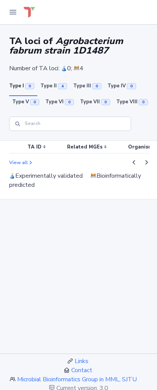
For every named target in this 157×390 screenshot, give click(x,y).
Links (81, 361)
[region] (78, 147)
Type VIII (130, 101)
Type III (85, 85)
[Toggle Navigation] (13, 12)
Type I (20, 85)
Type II (52, 85)
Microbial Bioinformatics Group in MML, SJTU (77, 379)
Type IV (120, 85)
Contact (81, 370)
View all (18, 162)
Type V (24, 101)
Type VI (57, 101)
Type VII (93, 101)
